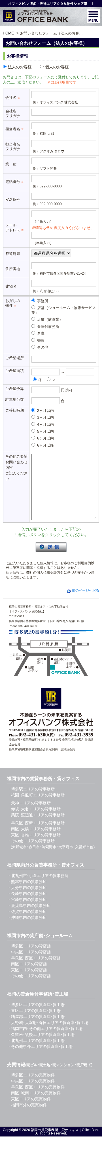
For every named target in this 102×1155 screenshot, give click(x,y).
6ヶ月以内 (45, 438)
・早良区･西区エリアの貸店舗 (34, 958)
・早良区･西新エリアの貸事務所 (36, 823)
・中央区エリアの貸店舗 (29, 952)
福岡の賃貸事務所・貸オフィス (54, 1130)
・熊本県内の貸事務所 (27, 881)
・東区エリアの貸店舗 (27, 970)
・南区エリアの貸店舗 (27, 964)
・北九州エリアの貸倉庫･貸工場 (36, 1040)
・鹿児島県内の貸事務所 (29, 905)
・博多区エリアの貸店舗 (29, 946)
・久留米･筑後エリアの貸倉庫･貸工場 (41, 1034)
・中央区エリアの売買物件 (31, 1081)
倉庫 (40, 333)
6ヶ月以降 (45, 445)
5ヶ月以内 (45, 431)
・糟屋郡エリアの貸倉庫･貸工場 (36, 1016)
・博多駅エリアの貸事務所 (31, 789)
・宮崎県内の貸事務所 (27, 899)
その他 (42, 347)
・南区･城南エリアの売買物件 (34, 1093)
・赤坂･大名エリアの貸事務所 (34, 809)
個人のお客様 (57, 67)
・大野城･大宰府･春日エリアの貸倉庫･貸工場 (47, 1022)
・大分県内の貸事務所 (27, 887)
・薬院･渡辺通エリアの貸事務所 (36, 815)
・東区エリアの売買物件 (29, 1099)
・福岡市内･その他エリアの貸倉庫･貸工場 (44, 1028)
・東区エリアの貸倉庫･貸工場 (34, 1010)
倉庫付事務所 (47, 326)
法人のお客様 (20, 67)
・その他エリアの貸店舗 (29, 976)
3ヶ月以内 (45, 417)
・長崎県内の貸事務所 (27, 893)
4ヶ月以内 (45, 424)
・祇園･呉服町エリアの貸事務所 (36, 795)
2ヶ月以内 (45, 410)
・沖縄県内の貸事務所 (27, 917)
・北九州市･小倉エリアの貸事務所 (38, 875)
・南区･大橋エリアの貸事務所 (34, 829)
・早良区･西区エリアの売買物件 (36, 1087)
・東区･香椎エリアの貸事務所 (34, 835)
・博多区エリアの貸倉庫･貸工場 (36, 1004)
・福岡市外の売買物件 (27, 1105)
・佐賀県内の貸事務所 (27, 911)
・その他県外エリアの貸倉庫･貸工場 (40, 1046)
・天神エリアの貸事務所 (29, 803)
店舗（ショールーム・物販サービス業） (63, 310)
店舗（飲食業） (49, 319)
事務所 (42, 301)
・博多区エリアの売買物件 (31, 1075)
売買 (40, 340)
